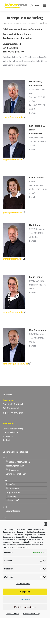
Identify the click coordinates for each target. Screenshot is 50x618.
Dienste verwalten (23, 584)
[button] (45, 524)
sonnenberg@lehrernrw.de (15, 363)
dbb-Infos (10, 484)
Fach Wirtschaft (13, 500)
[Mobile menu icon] (44, 5)
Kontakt (6, 440)
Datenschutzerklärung (31, 614)
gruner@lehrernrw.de (12, 258)
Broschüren (13, 470)
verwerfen (25, 599)
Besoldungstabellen (15, 466)
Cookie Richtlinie (10, 432)
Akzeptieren (25, 592)
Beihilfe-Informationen (19, 462)
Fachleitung (11, 496)
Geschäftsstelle (13, 511)
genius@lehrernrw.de (12, 212)
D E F (5, 480)
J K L (4, 517)
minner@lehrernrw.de (13, 312)
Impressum (8, 436)
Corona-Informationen (16, 474)
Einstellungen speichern (25, 607)
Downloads (13, 488)
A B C (5, 457)
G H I (5, 507)
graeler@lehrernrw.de (13, 117)
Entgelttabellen (13, 492)
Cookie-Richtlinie (12, 614)
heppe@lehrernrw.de (12, 159)
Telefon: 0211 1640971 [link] (13, 413)
